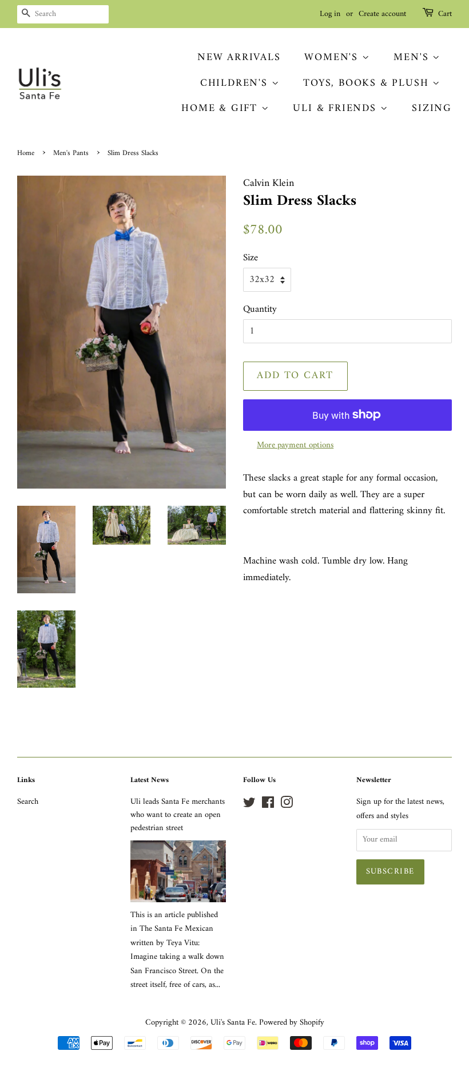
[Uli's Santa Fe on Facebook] (268, 805)
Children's (236, 83)
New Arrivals (239, 57)
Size (250, 258)
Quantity (260, 310)
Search (27, 802)
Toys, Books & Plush (367, 83)
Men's (413, 57)
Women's (332, 57)
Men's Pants (71, 153)
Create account (382, 14)
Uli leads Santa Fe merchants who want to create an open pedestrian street (177, 815)
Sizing (432, 108)
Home (25, 153)
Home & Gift (221, 108)
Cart (445, 14)
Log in (330, 14)
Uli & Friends (336, 108)
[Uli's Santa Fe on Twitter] (249, 805)
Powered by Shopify (291, 1023)
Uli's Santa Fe (232, 1023)
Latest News (149, 780)
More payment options (295, 445)
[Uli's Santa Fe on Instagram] (286, 805)
